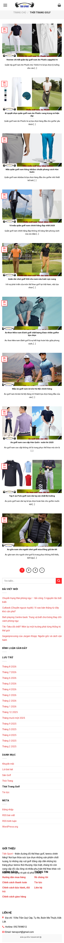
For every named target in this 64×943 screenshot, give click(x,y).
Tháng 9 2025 (9, 723)
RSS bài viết (8, 815)
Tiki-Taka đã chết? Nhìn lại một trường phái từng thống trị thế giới (31, 628)
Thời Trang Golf (11, 786)
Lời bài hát (7, 769)
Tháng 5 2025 (9, 729)
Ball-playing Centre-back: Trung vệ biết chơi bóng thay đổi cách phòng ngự (31, 619)
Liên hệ (38, 887)
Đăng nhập (7, 809)
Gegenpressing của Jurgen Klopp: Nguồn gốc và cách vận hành (32, 638)
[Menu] (5, 5)
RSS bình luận (9, 821)
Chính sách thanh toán (14, 882)
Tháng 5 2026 (9, 683)
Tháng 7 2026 (9, 672)
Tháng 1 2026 (9, 706)
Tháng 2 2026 (9, 700)
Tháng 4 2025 (9, 735)
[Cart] (59, 5)
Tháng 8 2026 (9, 666)
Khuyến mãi (8, 763)
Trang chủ (19, 12)
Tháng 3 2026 (9, 695)
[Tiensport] (24, 5)
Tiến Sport (7, 853)
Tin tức (5, 792)
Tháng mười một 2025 (13, 718)
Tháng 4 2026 (9, 689)
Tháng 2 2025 (9, 746)
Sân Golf (6, 775)
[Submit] (59, 581)
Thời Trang (7, 780)
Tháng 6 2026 (9, 678)
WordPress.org (10, 826)
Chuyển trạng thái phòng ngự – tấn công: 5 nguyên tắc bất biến (31, 600)
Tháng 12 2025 (10, 712)
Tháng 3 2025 (9, 740)
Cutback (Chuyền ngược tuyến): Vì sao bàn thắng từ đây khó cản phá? (30, 609)
